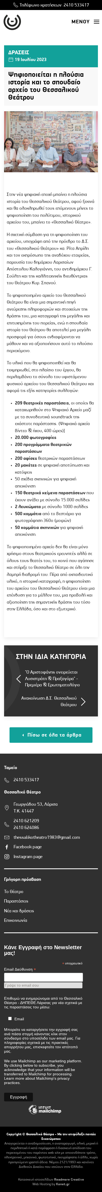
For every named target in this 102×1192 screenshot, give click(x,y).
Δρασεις (18, 53)
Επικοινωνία (15, 920)
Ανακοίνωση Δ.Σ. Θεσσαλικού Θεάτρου (49, 701)
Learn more (14, 1078)
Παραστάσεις (16, 901)
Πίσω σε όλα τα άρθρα (54, 735)
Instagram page (28, 857)
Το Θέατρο (13, 892)
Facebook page (28, 847)
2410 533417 (76, 5)
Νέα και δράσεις (19, 911)
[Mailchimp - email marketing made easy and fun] (45, 1113)
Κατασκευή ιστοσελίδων (35, 1179)
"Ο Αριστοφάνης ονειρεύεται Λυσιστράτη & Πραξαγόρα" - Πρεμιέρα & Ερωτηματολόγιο (52, 679)
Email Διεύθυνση (20, 969)
